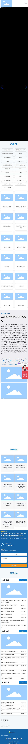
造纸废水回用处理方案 (6, 614)
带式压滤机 (21, 286)
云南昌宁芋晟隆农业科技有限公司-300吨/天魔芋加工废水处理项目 (7, 524)
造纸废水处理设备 (7, 187)
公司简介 (4, 364)
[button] (26, 87)
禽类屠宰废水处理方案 (6, 617)
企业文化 (11, 364)
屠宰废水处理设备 (20, 184)
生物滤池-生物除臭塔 (7, 165)
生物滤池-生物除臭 (7, 226)
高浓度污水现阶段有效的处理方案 (9, 651)
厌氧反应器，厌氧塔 (7, 206)
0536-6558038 (14, 738)
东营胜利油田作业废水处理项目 (7, 504)
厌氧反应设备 (7, 149)
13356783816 (9, 545)
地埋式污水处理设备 (20, 165)
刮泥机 (20, 157)
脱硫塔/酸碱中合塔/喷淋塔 (7, 153)
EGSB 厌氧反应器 (21, 266)
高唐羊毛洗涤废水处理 (6, 678)
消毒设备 (20, 168)
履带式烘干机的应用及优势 (7, 702)
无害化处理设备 (7, 180)
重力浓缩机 (7, 266)
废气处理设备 (7, 176)
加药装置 (20, 176)
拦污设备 (7, 172)
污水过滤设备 (20, 161)
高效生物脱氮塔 (7, 247)
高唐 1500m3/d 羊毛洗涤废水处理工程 (21, 522)
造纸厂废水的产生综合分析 (7, 670)
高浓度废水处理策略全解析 (7, 654)
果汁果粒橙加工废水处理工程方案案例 (7, 485)
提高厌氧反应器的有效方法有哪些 (9, 605)
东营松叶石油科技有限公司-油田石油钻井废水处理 (21, 486)
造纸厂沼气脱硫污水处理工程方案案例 (21, 466)
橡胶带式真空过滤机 (21, 247)
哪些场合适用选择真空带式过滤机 (9, 662)
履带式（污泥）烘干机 (20, 149)
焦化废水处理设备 (20, 180)
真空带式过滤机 (7, 157)
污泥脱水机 (7, 168)
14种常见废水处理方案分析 (7, 611)
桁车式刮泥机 (21, 305)
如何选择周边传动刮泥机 (7, 608)
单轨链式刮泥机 (7, 305)
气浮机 (7, 161)
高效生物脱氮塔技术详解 (7, 705)
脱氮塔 (20, 153)
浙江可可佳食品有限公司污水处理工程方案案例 (7, 467)
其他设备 (20, 172)
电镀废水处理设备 (7, 184)
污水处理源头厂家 (5, 726)
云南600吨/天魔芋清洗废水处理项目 (21, 504)
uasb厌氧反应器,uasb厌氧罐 (7, 286)
